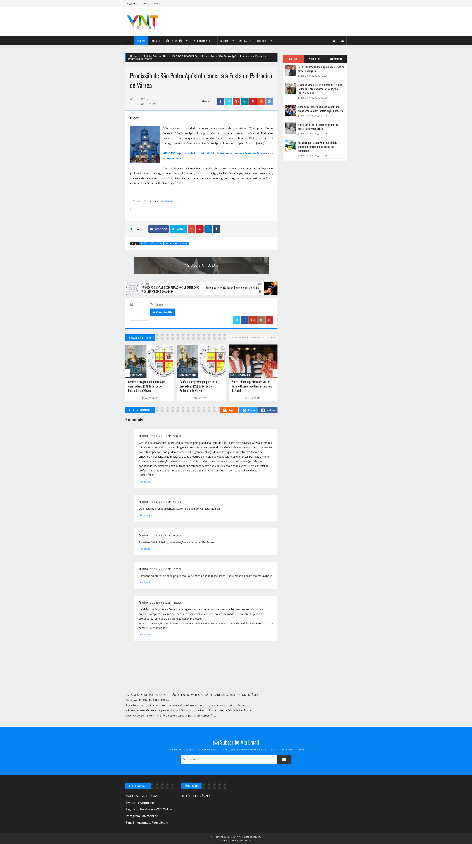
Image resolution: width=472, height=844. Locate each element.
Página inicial (133, 3)
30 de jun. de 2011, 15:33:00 (166, 602)
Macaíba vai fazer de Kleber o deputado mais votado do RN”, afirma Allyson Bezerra (320, 109)
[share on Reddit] (269, 101)
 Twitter (178, 229)
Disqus (251, 410)
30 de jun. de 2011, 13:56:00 (166, 569)
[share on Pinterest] (253, 101)
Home (142, 41)
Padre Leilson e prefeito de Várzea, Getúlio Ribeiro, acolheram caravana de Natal (200, 386)
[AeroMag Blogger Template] (157, 21)
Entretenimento (201, 41)
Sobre (157, 3)
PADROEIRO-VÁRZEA (185, 56)
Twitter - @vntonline (139, 803)
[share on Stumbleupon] (261, 101)
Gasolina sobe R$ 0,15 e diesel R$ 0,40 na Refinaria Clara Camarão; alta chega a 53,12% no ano (320, 89)
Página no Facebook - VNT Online (148, 809)
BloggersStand (243, 840)
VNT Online (217, 836)
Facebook (270, 410)
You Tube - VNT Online (141, 796)
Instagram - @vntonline (141, 816)
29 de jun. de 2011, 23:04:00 (166, 535)
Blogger (231, 410)
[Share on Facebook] (220, 101)
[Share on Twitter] (228, 101)
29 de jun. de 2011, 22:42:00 (166, 436)
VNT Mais (261, 41)
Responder (145, 481)
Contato (147, 3)
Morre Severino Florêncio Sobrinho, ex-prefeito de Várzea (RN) (318, 127)
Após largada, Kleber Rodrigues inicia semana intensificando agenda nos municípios (317, 146)
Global (224, 41)
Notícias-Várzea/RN (154, 56)
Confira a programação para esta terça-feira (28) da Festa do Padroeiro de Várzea (146, 386)
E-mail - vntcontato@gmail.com (146, 823)
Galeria (243, 41)
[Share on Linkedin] (245, 101)
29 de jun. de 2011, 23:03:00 (166, 502)
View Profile (162, 312)
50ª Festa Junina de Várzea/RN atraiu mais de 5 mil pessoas (252, 384)
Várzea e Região (174, 41)
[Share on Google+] (236, 101)
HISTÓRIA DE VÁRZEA (196, 796)
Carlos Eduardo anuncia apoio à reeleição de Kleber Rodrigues (321, 69)
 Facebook (158, 229)
